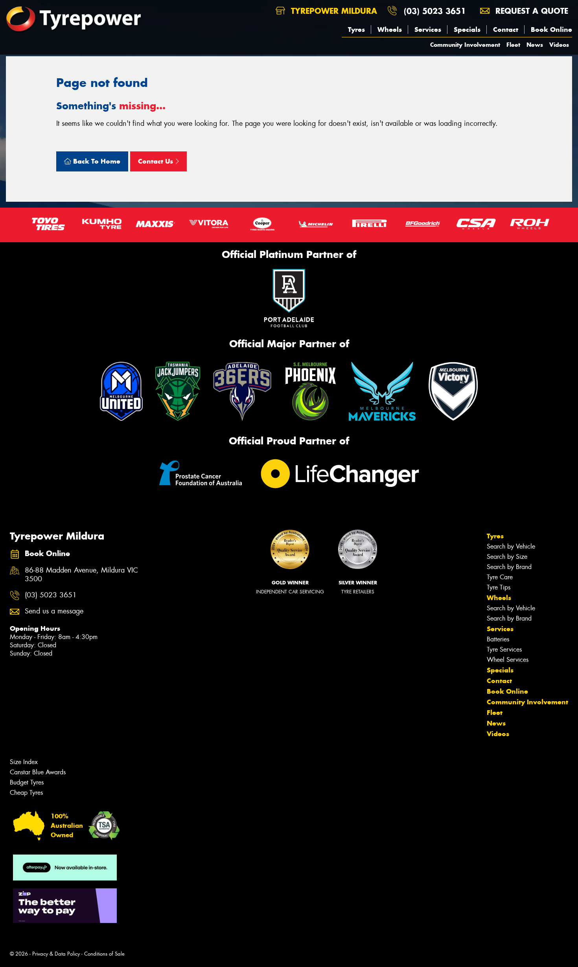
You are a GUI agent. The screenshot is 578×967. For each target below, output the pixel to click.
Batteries (498, 639)
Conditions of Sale (104, 953)
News (534, 44)
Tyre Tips (498, 587)
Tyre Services (504, 649)
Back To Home (95, 161)
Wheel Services (507, 660)
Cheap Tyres (26, 792)
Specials (467, 29)
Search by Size (507, 557)
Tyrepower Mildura (332, 11)
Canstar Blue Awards (38, 772)
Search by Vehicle (511, 546)
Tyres (356, 29)
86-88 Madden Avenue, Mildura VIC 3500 (81, 575)
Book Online (551, 29)
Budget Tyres (27, 782)
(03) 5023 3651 (435, 11)
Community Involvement (465, 44)
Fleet (513, 44)
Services (427, 29)
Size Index (24, 762)
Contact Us (156, 161)
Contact (505, 29)
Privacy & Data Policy (56, 953)
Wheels (389, 29)
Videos (559, 44)
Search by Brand (509, 567)
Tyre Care (500, 577)
